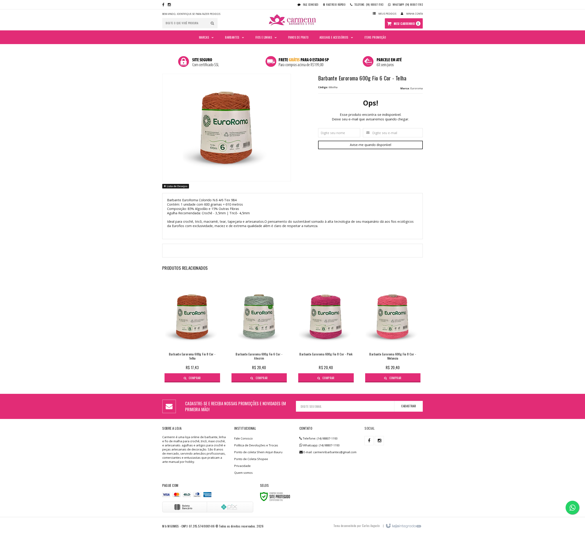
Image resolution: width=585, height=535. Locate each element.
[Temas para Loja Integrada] (371, 525)
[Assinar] (408, 406)
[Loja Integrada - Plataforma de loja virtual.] (403, 526)
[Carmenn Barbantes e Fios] (292, 20)
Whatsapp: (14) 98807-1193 (321, 445)
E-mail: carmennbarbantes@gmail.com (329, 452)
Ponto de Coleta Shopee (251, 459)
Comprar (195, 378)
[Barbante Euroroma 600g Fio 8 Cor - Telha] (192, 330)
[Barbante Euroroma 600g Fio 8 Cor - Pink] (326, 330)
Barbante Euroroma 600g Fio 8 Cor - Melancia (392, 356)
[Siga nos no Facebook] (163, 4)
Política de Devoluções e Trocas (256, 445)
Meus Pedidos (387, 13)
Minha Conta (414, 13)
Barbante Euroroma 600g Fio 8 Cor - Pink (325, 354)
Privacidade (242, 466)
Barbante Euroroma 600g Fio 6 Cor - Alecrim (259, 356)
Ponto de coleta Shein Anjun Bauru (258, 452)
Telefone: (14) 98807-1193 (320, 438)
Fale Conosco (310, 4)
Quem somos (243, 473)
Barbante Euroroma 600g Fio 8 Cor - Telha (192, 356)
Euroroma (416, 88)
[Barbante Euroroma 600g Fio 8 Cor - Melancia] (393, 330)
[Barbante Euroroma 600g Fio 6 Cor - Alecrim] (259, 330)
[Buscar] (212, 23)
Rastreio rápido (336, 4)
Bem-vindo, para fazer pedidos (191, 14)
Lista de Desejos (176, 186)
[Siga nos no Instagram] (169, 4)
